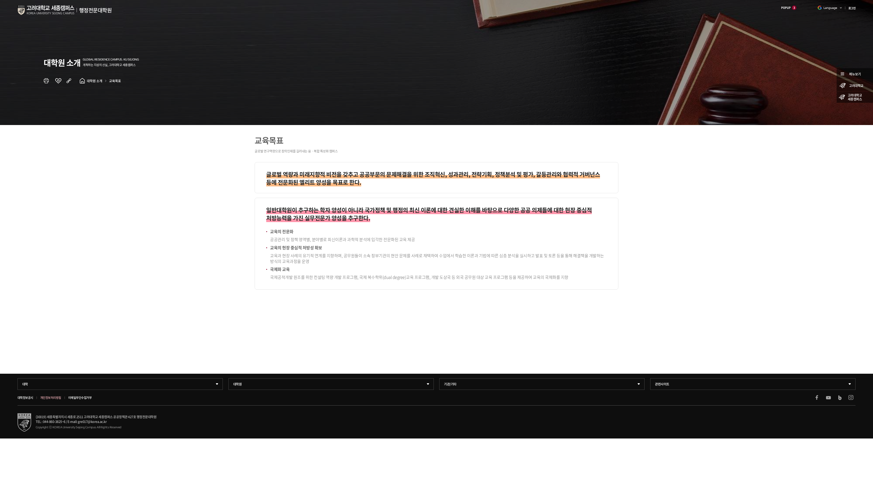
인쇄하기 (49, 80)
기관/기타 (450, 384)
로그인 (852, 8)
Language (830, 8)
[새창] (816, 397)
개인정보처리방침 (50, 398)
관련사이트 (662, 384)
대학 (25, 384)
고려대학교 (856, 85)
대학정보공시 (25, 398)
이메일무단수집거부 (80, 398)
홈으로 (82, 80)
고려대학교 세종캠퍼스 (855, 97)
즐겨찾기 (60, 80)
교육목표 (115, 80)
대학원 (237, 384)
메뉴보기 (855, 74)
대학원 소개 (94, 80)
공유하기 (72, 80)
